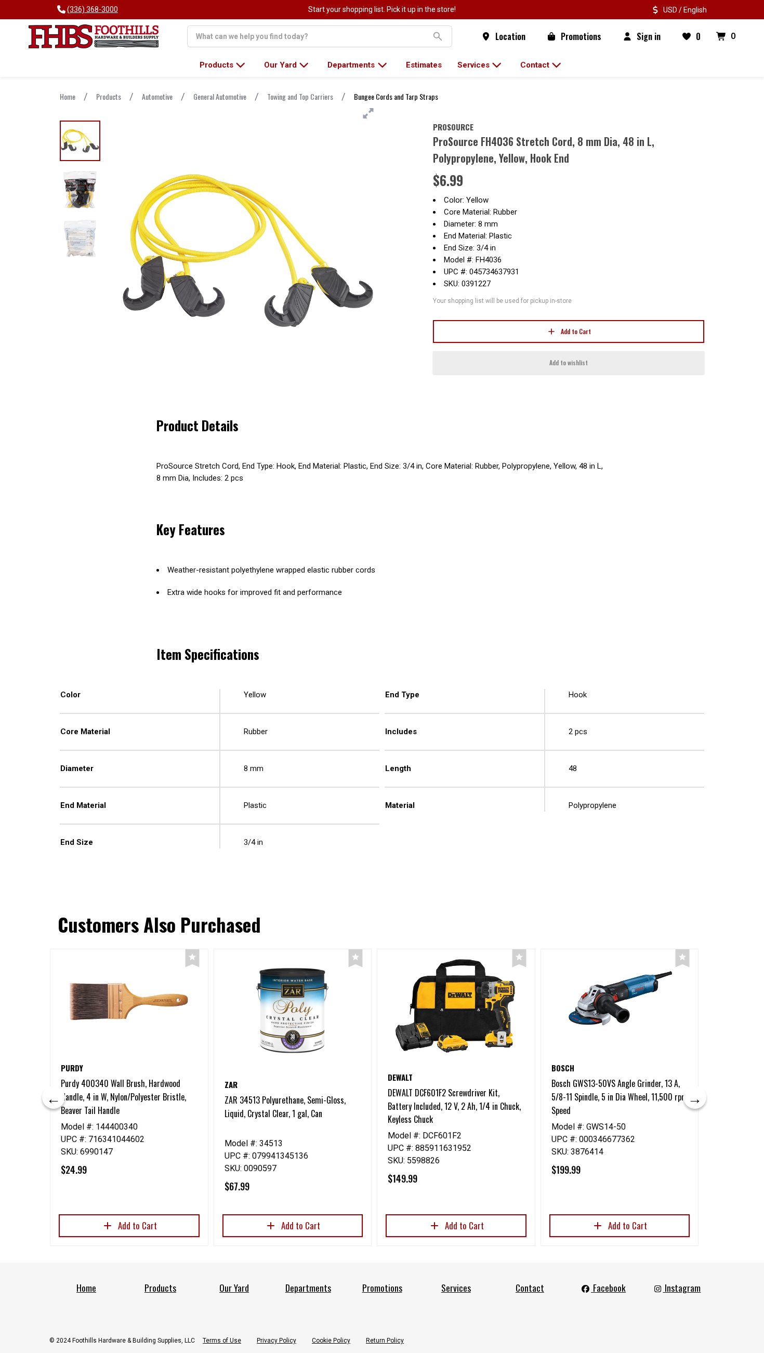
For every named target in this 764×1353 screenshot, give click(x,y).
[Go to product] (129, 1001)
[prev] (53, 1097)
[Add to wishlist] (192, 958)
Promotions (382, 1287)
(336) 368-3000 (92, 9)
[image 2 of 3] (80, 189)
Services (456, 1287)
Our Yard (234, 1287)
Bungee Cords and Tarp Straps (396, 96)
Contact (530, 1287)
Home (67, 96)
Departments (308, 1287)
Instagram (682, 1287)
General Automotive (219, 96)
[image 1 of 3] (80, 141)
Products (108, 96)
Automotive (157, 96)
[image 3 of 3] (80, 238)
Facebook (608, 1287)
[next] (694, 1097)
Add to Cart (576, 331)
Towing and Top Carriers (300, 96)
